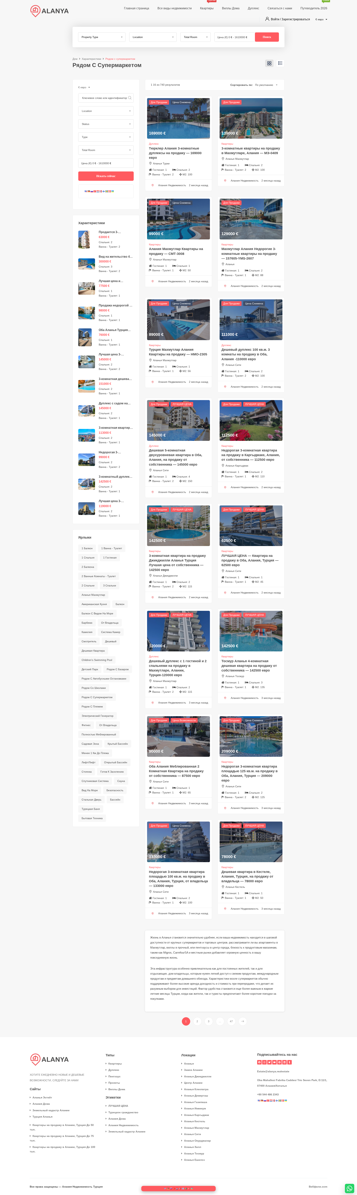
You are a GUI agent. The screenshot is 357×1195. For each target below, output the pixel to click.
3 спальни (109, 585)
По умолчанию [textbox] (264, 84)
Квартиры (207, 5)
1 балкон (87, 548)
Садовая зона (90, 743)
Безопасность (115, 790)
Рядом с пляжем (92, 706)
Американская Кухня (94, 604)
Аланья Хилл (192, 1146)
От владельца (108, 725)
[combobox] (102, 37)
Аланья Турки (161, 163)
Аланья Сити (233, 364)
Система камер (110, 632)
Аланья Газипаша (195, 1102)
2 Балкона (88, 566)
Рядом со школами (94, 687)
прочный (183, 947)
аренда (194, 983)
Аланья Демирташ (196, 1095)
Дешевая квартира (93, 650)
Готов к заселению (112, 771)
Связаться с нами (280, 8)
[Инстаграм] (264, 1062)
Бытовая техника (92, 818)
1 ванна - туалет (111, 548)
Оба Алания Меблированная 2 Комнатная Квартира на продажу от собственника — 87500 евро (176, 771)
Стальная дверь (91, 799)
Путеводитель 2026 (313, 5)
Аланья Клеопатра (196, 1089)
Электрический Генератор (97, 715)
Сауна (121, 780)
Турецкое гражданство (123, 1112)
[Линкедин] (284, 1062)
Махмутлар (157, 947)
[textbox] (101, 37)
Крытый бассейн (118, 743)
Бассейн (115, 799)
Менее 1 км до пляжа (95, 753)
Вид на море (90, 790)
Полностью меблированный (99, 734)
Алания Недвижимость (123, 1125)
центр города (220, 947)
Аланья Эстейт (42, 1097)
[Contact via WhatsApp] (349, 1188)
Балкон (120, 604)
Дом (75, 58)
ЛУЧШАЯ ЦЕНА (182, 404)
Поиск (267, 37)
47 (231, 1021)
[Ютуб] (274, 1062)
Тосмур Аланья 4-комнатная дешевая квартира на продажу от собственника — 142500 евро (249, 665)
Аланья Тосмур (235, 676)
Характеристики (91, 58)
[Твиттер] (269, 1062)
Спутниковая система (95, 780)
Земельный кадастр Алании (51, 1110)
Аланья (230, 264)
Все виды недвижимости (174, 8)
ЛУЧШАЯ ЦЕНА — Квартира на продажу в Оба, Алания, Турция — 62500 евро (250, 560)
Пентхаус (114, 1076)
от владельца (109, 622)
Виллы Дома (230, 8)
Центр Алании (193, 1082)
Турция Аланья (42, 1116)
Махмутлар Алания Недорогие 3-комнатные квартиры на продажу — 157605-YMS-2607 (249, 253)
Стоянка (87, 771)
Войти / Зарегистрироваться (290, 19)
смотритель (89, 641)
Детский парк (90, 669)
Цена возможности (184, 720)
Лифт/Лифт (88, 762)
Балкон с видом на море (97, 613)
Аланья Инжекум (195, 1108)
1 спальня (88, 557)
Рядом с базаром (118, 669)
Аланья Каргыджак (237, 465)
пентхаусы (202, 947)
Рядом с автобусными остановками (104, 678)
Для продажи (159, 102)
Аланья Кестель (235, 886)
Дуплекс (253, 8)
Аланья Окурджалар (197, 1140)
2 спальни (88, 585)
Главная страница (136, 8)
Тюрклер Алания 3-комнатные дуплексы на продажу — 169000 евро (175, 153)
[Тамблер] (289, 1062)
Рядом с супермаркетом (97, 697)
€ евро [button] (320, 19)
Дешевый (110, 641)
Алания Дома (41, 1103)
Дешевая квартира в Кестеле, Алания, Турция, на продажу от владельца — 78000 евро (247, 876)
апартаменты (267, 942)
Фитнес (86, 725)
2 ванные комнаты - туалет (99, 576)
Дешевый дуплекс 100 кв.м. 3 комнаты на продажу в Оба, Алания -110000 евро (245, 354)
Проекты (114, 1082)
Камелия (87, 632)
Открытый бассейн (115, 762)
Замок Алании (193, 1069)
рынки (207, 952)
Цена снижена (182, 102)
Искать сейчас (105, 176)
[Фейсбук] (259, 1062)
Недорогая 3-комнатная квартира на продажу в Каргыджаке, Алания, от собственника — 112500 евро (250, 455)
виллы (170, 947)
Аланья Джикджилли (165, 575)
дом (170, 973)
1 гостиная (110, 557)
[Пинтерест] (279, 1062)
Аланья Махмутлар (93, 594)
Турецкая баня (91, 808)
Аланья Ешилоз (194, 1159)
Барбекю (87, 622)
